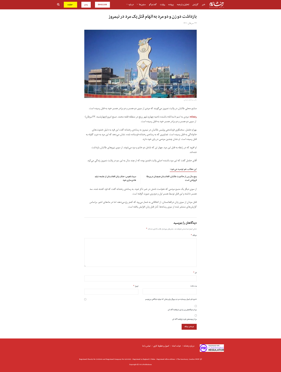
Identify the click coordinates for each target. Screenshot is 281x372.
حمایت (70, 4)
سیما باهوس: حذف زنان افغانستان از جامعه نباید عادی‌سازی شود (115, 178)
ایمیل (135, 286)
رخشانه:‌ (193, 117)
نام (195, 272)
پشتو (86, 4)
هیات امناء (176, 346)
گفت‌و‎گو (153, 4)
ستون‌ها (142, 4)
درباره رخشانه (189, 346)
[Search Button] (58, 4)
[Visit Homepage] (216, 5)
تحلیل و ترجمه (183, 4)
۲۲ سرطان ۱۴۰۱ (190, 23)
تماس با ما (146, 346)
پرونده (171, 4)
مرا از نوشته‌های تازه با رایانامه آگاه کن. (184, 319)
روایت (162, 4)
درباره (131, 4)
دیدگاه (194, 235)
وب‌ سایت (193, 285)
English (102, 4)
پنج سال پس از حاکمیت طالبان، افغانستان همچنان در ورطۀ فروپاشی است (171, 178)
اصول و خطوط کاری (161, 346)
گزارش (195, 4)
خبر (203, 4)
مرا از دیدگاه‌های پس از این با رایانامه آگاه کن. (182, 309)
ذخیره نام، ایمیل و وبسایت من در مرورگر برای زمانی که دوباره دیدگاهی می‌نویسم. (171, 299)
